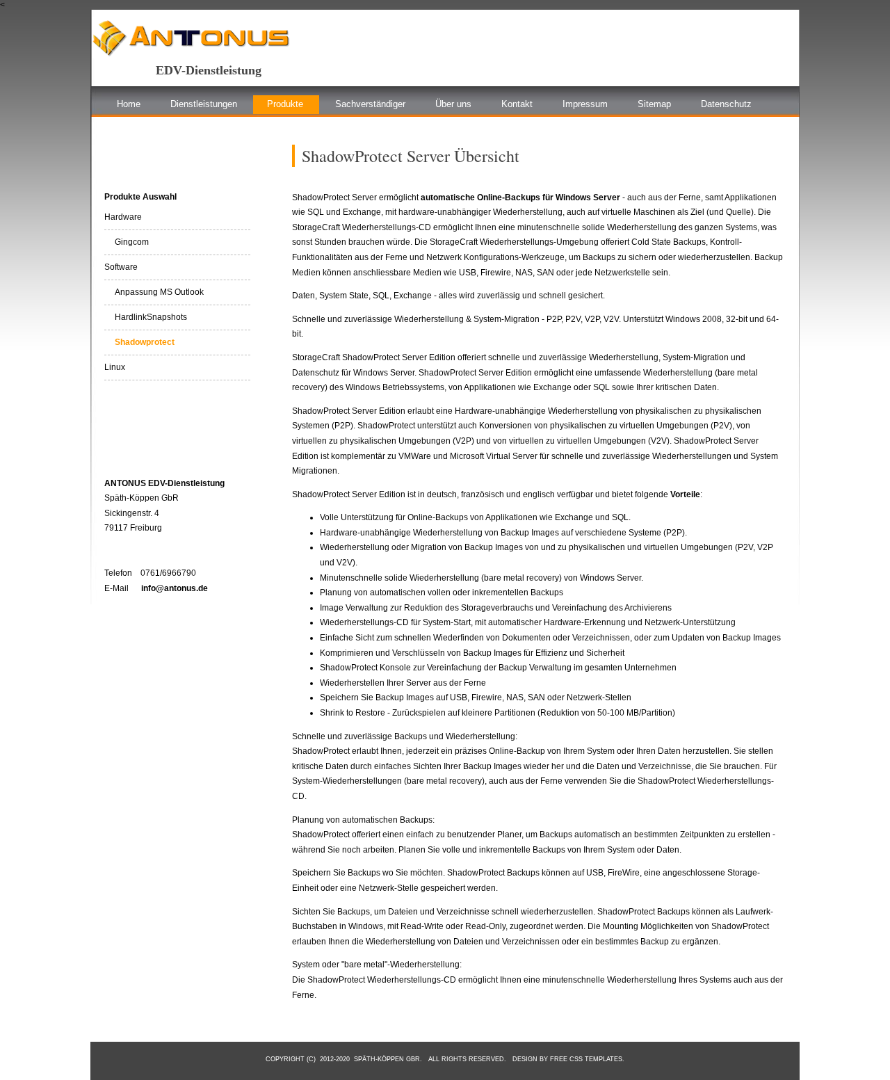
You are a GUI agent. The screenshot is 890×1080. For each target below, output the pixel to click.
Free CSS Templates (586, 1059)
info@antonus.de (174, 588)
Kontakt (517, 104)
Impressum (585, 104)
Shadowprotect (139, 342)
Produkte (285, 104)
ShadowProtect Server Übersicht (410, 156)
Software (121, 267)
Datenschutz (726, 104)
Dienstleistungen (203, 104)
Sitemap (654, 104)
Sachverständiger (370, 104)
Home (128, 104)
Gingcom (126, 242)
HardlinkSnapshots (145, 317)
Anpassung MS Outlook (154, 292)
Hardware (123, 217)
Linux (114, 367)
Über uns (453, 104)
